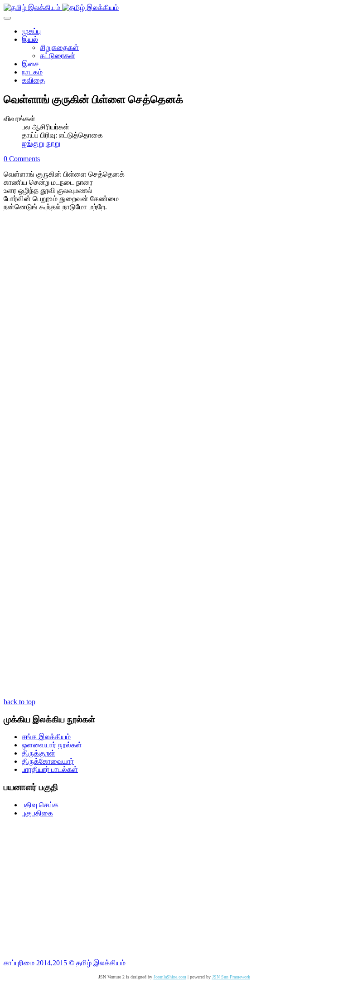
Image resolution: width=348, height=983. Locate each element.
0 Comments (22, 159)
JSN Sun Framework (231, 976)
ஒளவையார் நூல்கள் (52, 745)
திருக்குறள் (38, 753)
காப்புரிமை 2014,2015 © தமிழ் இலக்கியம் (65, 963)
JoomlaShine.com (170, 976)
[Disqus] (174, 340)
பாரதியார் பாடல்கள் (50, 769)
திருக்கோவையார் (48, 761)
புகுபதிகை (37, 813)
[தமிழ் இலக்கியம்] (61, 7)
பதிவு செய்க (40, 805)
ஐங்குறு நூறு (41, 143)
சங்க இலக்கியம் (46, 737)
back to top (19, 702)
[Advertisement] (174, 888)
